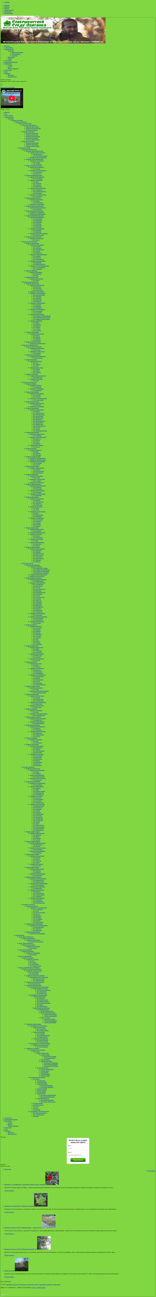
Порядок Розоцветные (33, 565)
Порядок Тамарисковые (33, 456)
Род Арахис (36, 642)
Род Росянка (37, 623)
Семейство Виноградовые (38, 731)
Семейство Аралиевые (37, 746)
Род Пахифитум (38, 607)
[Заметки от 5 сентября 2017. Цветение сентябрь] (41, 1206)
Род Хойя (36, 823)
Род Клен (36, 689)
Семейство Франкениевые (38, 460)
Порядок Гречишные (32, 332)
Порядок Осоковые (32, 138)
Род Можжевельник (43, 1009)
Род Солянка (37, 330)
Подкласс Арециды (28, 141)
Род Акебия (36, 256)
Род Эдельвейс (37, 919)
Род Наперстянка (38, 882)
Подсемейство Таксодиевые (38, 1025)
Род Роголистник (38, 235)
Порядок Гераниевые (32, 694)
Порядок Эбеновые (32, 474)
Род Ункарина (37, 896)
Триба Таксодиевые (39, 1027)
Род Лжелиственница (39, 1113)
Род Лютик (36, 251)
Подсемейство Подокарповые (39, 977)
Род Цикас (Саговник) (36, 941)
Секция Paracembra (46, 1061)
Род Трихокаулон (38, 830)
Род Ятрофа (36, 552)
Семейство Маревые (36, 321)
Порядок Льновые (31, 709)
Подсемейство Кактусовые (41, 319)
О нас (6, 72)
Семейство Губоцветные (37, 770)
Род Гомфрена (37, 308)
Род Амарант (37, 304)
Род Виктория (37, 219)
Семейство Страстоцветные (38, 398)
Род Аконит (37, 246)
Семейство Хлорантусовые (38, 194)
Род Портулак (37, 300)
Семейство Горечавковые (37, 783)
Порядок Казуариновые (33, 355)
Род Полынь (37, 917)
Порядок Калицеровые (33, 932)
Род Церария (37, 296)
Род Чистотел (37, 274)
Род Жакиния (37, 495)
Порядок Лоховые (31, 738)
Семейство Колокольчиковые (39, 925)
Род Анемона (37, 248)
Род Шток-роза (37, 505)
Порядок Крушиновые (33, 725)
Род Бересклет (37, 720)
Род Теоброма (37, 516)
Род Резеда (36, 447)
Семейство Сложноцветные (38, 907)
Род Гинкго (33, 948)
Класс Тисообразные (25, 956)
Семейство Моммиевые (37, 177)
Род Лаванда (37, 773)
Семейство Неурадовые (37, 576)
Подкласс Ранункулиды (29, 241)
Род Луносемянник (39, 267)
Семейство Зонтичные (37, 754)
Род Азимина (37, 164)
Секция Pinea (44, 1072)
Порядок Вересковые (32, 466)
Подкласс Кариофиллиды (30, 282)
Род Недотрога (37, 704)
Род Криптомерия (42, 1040)
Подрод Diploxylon (42, 1067)
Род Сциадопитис (42, 1046)
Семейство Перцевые (36, 199)
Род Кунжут (37, 891)
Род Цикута (36, 764)
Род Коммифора (38, 673)
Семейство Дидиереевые (37, 309)
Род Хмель (36, 545)
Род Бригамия (37, 930)
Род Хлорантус (38, 196)
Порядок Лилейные (32, 133)
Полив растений (9, 1270)
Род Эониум (37, 599)
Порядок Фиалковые (32, 392)
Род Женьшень (37, 747)
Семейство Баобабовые (37, 518)
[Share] (3, 1294)
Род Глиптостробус (43, 1030)
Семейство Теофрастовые (37, 494)
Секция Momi (41, 1093)
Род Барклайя (37, 225)
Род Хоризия (37, 521)
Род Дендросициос (39, 414)
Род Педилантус (38, 555)
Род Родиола (37, 608)
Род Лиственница (38, 1114)
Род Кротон (36, 561)
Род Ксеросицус (38, 422)
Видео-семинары (13, 68)
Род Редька (36, 440)
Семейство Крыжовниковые (38, 616)
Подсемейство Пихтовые (37, 1077)
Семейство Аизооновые (37, 291)
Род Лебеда (36, 327)
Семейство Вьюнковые (37, 869)
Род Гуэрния (37, 812)
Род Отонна (37, 920)
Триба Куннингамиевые (40, 1038)
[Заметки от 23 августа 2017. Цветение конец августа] (44, 1249)
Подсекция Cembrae (50, 1056)
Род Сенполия (37, 899)
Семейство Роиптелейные (38, 376)
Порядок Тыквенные (32, 408)
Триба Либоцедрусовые (40, 988)
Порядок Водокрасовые (33, 128)
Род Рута (36, 665)
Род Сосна (36, 1051)
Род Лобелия (37, 928)
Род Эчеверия (37, 602)
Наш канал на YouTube (8, 87)
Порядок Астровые (32, 906)
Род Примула (37, 487)
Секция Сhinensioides (50, 1021)
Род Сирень (36, 840)
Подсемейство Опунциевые (41, 317)
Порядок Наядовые (32, 130)
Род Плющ (36, 749)
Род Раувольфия (38, 799)
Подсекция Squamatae (47, 1100)
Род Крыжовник (38, 618)
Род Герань (36, 697)
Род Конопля (37, 544)
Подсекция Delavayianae (47, 1101)
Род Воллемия (34, 974)
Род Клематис (37, 253)
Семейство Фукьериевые (37, 461)
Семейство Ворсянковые (37, 851)
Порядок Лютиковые (32, 243)
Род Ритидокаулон (39, 827)
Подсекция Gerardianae (51, 1066)
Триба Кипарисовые (39, 996)
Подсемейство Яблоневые (41, 571)
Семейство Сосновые (32, 1048)
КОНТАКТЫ (41, 1287)
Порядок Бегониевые (32, 401)
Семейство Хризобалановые (38, 574)
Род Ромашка (37, 916)
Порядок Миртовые (32, 646)
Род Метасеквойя (42, 1037)
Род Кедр (36, 1116)
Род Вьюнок (37, 870)
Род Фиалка (37, 397)
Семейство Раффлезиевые (38, 214)
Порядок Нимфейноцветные (35, 215)
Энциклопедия (9, 10)
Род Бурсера (37, 670)
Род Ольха (36, 371)
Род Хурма (36, 477)
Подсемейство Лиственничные (39, 1111)
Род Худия (36, 822)
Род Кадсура (37, 173)
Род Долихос (37, 636)
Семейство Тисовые (32, 959)
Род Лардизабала (38, 259)
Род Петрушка (37, 759)
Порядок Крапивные (32, 528)
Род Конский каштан (39, 692)
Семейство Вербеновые (37, 775)
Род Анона (36, 162)
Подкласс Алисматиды (29, 125)
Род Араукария (34, 972)
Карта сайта (8, 70)
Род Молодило (37, 610)
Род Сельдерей (37, 755)
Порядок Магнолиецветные (34, 151)
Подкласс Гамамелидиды (30, 345)
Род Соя (35, 639)
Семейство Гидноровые (37, 212)
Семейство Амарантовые (37, 303)
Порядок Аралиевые (32, 744)
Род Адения (37, 395)
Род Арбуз (36, 411)
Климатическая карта (11, 62)
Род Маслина (37, 835)
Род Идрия (36, 464)
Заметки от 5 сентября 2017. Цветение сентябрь (19, 1206)
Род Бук (35, 363)
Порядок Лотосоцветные (33, 236)
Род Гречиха (37, 340)
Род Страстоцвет (38, 400)
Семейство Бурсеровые (37, 668)
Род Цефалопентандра (40, 430)
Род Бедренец (37, 757)
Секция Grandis (41, 1090)
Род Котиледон (38, 586)
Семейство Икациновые (37, 722)
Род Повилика (37, 875)
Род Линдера (37, 183)
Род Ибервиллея (38, 418)
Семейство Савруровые (37, 204)
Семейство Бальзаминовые (38, 702)
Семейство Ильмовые (36, 539)
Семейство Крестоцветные (38, 437)
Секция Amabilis (42, 1089)
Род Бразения (37, 232)
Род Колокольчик (38, 927)
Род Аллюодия (37, 311)
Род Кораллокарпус (39, 421)
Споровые (15, 55)
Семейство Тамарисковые (38, 458)
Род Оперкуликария (39, 684)
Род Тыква (36, 429)
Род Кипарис (41, 998)
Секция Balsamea (42, 1084)
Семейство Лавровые (36, 180)
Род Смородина (38, 620)
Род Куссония (37, 752)
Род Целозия (37, 306)
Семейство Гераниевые (37, 696)
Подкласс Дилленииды (29, 382)
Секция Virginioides (50, 1022)
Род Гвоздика (37, 288)
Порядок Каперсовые (32, 432)
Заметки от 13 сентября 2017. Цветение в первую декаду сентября (24, 1184)
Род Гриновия (37, 603)
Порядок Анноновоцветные (34, 159)
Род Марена (37, 788)
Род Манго (36, 678)
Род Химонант (37, 190)
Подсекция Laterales (46, 1085)
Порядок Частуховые (32, 127)
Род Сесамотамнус (39, 895)
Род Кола (36, 513)
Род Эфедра (33, 954)
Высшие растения (17, 120)
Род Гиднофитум (38, 794)
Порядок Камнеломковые (34, 578)
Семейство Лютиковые (37, 245)
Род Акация (37, 637)
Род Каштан (37, 364)
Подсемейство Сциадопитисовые (40, 1043)
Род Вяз (35, 540)
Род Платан (36, 350)
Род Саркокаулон (38, 700)
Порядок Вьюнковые (32, 867)
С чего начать (8, 47)
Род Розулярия (37, 594)
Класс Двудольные (24, 148)
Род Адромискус (38, 584)
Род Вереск (36, 469)
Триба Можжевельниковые (41, 1008)
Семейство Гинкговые (33, 946)
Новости (7, 7)
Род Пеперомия (38, 203)
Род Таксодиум (41, 1029)
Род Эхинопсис (38, 820)
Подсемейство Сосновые (37, 1050)
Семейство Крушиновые (37, 726)
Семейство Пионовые (36, 279)
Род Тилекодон (38, 612)
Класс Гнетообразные (25, 949)
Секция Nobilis (41, 1092)
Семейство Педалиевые (37, 890)
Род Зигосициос (38, 416)
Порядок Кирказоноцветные (35, 206)
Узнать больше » (9, 1190)
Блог (5, 114)
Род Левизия (37, 298)
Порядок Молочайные (33, 547)
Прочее (6, 8)
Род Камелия (37, 387)
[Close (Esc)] (1, 1294)
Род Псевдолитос (38, 825)
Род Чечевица (37, 634)
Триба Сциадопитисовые (41, 1045)
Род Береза (36, 369)
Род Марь (36, 322)
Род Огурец (36, 427)
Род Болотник (37, 780)
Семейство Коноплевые (37, 542)
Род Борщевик (37, 762)
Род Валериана (37, 849)
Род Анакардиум (38, 676)
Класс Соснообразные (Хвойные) (29, 967)
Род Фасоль (36, 633)
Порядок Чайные (31, 384)
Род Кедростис (37, 419)
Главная (6, 2)
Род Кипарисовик (42, 1000)
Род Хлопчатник (38, 502)
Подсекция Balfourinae (51, 1064)
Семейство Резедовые (36, 445)
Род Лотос (36, 240)
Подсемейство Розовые (40, 568)
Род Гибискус (37, 503)
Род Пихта (36, 1079)
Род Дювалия (37, 809)
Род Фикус (36, 536)
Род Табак (36, 862)
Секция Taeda (44, 1071)
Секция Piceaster (42, 1082)
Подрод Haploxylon (43, 1053)
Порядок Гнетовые (28, 951)
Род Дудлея (36, 587)
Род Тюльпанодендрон (40, 156)
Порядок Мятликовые (32, 139)
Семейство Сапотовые (37, 482)
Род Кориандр (37, 765)
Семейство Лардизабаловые (38, 254)
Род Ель (35, 1108)
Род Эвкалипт (37, 650)
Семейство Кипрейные (37, 654)
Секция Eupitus (45, 1076)
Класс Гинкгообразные (26, 943)
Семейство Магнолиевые (37, 152)
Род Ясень (36, 836)
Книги (10, 67)
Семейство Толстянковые (37, 582)
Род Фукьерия (37, 463)
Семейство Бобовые (36, 626)
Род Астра (36, 914)
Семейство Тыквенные (37, 409)
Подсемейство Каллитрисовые (39, 987)
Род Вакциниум (38, 473)
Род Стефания (37, 269)
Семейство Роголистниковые (39, 233)
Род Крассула (37, 600)
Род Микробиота (42, 1006)
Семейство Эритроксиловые (38, 713)
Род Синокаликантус (39, 191)
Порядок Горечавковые (33, 781)
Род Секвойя (41, 1034)
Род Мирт (36, 649)
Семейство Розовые (36, 566)
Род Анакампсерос (39, 295)
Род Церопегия (38, 807)
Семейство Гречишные (37, 333)
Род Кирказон (37, 209)
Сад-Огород (8, 60)
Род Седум (36, 595)
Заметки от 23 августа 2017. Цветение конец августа (20, 1249)
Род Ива (35, 452)
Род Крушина (37, 730)
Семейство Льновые (36, 710)
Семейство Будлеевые (36, 864)
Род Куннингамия (42, 1042)
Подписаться (78, 1160)
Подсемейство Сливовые (41, 573)
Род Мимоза (37, 631)
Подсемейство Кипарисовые (38, 995)
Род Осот (36, 911)
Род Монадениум (38, 553)
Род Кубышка (37, 222)
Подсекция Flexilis (49, 1058)
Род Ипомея (37, 872)
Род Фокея (36, 810)
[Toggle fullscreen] (5, 1294)
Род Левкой (36, 443)
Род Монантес (37, 605)
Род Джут (36, 510)
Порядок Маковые (31, 270)
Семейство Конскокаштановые (39, 691)
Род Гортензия (37, 615)
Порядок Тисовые (27, 958)
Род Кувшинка (37, 220)
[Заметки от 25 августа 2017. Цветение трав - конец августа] (49, 1227)
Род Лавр (36, 182)
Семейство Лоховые (36, 739)
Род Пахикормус (38, 679)
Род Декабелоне (38, 819)
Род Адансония (38, 519)
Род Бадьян (36, 169)
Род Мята (36, 772)
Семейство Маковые (36, 272)
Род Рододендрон (38, 471)
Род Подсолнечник (39, 912)
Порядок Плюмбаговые (33, 342)
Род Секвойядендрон (43, 1035)
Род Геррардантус (38, 413)
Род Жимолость (38, 844)
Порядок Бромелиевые (33, 136)
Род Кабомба (37, 230)
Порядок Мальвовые (32, 497)
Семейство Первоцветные (38, 485)
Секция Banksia (45, 1074)
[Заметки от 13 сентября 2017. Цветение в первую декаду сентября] (52, 1184)
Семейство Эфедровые (33, 953)
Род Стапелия (37, 815)
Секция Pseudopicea (43, 1098)
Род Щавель (37, 338)
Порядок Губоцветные (33, 768)
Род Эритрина (37, 644)
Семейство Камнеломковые (38, 579)
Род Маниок (37, 560)
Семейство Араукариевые (34, 970)
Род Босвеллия (37, 671)
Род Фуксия (37, 657)
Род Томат (36, 859)
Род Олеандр (37, 797)
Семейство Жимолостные (38, 843)
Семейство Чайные (35, 385)
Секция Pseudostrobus (47, 1069)
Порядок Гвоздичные (32, 283)
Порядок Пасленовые (32, 854)
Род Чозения (37, 455)
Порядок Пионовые (32, 277)
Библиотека (8, 11)
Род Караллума (38, 817)
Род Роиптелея (37, 377)
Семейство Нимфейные (37, 217)
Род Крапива (37, 531)
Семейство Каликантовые (38, 188)
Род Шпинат (37, 325)
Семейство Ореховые (36, 379)
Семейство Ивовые (36, 450)
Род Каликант (37, 193)
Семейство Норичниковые (38, 878)
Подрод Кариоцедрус (47, 1011)
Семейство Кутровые (36, 796)
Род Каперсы (37, 435)
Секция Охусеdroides (50, 1014)
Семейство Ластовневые (37, 804)
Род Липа (36, 508)
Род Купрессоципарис (43, 1003)
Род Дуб (35, 366)
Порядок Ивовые (31, 448)
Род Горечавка (37, 785)
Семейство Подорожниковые (39, 883)
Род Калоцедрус (42, 993)
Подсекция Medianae (46, 1087)
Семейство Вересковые (37, 468)
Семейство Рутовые (36, 663)
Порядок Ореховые (32, 374)
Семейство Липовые (36, 506)
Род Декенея (37, 258)
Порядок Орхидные (32, 135)
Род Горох (36, 641)
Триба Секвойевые (39, 1032)
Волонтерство (8, 13)
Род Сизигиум (37, 652)
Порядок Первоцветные (33, 484)
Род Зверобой (37, 390)
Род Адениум (37, 801)
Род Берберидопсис (39, 264)
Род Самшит (37, 353)
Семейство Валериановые (38, 848)
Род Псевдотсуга (38, 1105)
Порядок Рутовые (31, 662)
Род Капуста (37, 439)
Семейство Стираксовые (37, 479)
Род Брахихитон (38, 515)
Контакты (7, 73)
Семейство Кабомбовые (37, 228)
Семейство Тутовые (36, 534)
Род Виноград (37, 733)
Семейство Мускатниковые (38, 157)
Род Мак (35, 275)
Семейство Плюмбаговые (38, 343)
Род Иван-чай (37, 655)
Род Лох (35, 741)
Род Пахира (36, 526)
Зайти (37, 16)
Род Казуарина (37, 358)
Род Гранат (36, 660)
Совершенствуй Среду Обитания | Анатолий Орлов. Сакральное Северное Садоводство (33, 1284)
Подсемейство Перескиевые (42, 316)
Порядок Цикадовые (28, 938)
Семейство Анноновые (37, 160)
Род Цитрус (36, 667)
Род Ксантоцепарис (43, 1001)
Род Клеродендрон (39, 776)
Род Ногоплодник (38, 979)
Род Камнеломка (38, 581)
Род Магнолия (37, 154)
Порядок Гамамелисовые (33, 346)
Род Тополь (36, 453)
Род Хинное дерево (39, 791)
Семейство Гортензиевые (37, 613)
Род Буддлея (37, 865)
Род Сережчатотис (35, 966)
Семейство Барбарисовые (37, 261)
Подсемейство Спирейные (41, 570)
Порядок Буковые (31, 359)
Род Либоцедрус (42, 992)
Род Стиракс (37, 481)
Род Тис (32, 961)
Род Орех (36, 380)
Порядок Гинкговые (28, 945)
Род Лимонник (37, 172)
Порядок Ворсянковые (33, 841)
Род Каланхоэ (37, 591)
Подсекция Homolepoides (48, 1095)
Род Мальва (36, 500)
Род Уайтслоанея (38, 828)
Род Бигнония (37, 888)
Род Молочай (37, 550)
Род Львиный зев (38, 880)
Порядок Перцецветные (33, 198)
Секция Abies (41, 1080)
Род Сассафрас (37, 178)
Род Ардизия (37, 492)
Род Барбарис (37, 262)
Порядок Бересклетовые (33, 717)
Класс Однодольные (25, 123)
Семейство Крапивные (37, 529)
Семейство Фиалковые (37, 393)
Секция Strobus (45, 1059)
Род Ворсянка (37, 852)
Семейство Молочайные (37, 549)
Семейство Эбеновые (36, 476)
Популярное (151, 1171)
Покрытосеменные (17, 52)
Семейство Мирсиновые (37, 490)
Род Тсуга (36, 1106)
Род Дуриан (37, 523)
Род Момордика (38, 424)
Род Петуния (37, 861)
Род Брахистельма (38, 806)
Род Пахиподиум (38, 802)
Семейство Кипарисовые (34, 985)
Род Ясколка (37, 287)
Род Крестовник (38, 922)
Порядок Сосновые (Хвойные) (31, 969)
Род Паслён (36, 857)
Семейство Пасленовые (37, 856)
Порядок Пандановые (32, 146)
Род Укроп (36, 760)
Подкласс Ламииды (28, 767)
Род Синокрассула (39, 597)
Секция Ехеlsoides (49, 1019)
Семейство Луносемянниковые (39, 266)
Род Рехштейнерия (39, 903)
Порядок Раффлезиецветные (35, 211)
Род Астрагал (37, 628)
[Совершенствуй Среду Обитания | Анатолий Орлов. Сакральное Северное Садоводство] (53, 43)
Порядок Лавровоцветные (34, 175)
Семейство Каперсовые (37, 434)
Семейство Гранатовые (37, 658)
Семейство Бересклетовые (38, 718)
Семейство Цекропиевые (37, 532)
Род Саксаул (37, 324)
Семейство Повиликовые (37, 873)
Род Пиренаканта (38, 723)
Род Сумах (36, 681)
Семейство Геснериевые (37, 898)
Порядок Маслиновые (33, 831)
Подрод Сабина (45, 1017)
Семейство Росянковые (37, 621)
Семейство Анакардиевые (38, 675)
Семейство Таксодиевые (33, 1024)
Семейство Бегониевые (37, 403)
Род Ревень (36, 337)
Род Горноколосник (39, 592)
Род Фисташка (37, 683)
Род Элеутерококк (38, 751)
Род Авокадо (37, 185)
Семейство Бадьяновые (37, 167)
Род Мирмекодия (38, 793)
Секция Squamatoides (50, 1016)
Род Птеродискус (38, 893)
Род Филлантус (38, 557)
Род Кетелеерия (38, 1103)
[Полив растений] (21, 1270)
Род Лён (35, 712)
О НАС (34, 1287)
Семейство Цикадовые (33, 940)
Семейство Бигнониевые (37, 886)
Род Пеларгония (38, 699)
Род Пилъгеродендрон (44, 990)
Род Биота (40, 1004)
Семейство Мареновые (37, 786)
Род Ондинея (37, 227)
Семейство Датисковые (37, 406)
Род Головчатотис (35, 983)
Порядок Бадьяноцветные (34, 165)
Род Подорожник (38, 885)
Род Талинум (37, 301)
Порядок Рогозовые (32, 144)
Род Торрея (33, 962)
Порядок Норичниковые (33, 877)
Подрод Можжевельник (47, 1013)
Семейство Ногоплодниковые (35, 975)
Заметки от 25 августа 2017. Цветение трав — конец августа (23, 1227)
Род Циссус (36, 736)
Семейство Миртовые (36, 647)
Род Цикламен (37, 489)
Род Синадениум (38, 558)
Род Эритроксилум (39, 715)
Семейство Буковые (36, 361)
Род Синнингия (38, 901)
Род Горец (36, 335)
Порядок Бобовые (31, 625)
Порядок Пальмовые (32, 143)
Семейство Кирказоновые (38, 207)
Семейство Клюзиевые (37, 388)
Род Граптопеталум (39, 589)
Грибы (10, 59)
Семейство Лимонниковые (38, 170)
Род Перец (36, 201)
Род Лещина (37, 372)
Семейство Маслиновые (37, 833)
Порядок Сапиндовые (33, 686)
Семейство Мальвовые (37, 498)
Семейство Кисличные (37, 705)
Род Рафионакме (38, 814)
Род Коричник (37, 186)
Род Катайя (36, 1110)
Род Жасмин (37, 838)
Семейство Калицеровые (37, 933)
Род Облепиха (37, 743)
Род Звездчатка (38, 290)
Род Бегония (37, 405)
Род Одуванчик (38, 909)
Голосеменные (16, 54)
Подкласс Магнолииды (29, 149)
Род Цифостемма (38, 734)
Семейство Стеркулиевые (38, 511)
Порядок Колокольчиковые (34, 924)
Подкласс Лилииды (28, 131)
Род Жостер (36, 728)
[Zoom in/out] (7, 1294)
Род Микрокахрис (38, 980)
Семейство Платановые (37, 348)
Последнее (7, 1169)
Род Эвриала (37, 224)
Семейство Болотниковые (38, 778)
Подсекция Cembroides (51, 1063)
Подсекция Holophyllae (47, 1097)
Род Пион (36, 280)
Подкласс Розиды (27, 563)
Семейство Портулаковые (38, 293)
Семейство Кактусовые (37, 314)
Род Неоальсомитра (39, 426)
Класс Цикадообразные (26, 937)
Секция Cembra (45, 1055)
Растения (11, 51)
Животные (11, 57)
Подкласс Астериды (28, 904)
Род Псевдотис (34, 964)
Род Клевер (36, 629)
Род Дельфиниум (38, 249)
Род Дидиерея (37, 312)
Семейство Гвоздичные (37, 285)
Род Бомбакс (37, 524)
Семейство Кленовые (36, 688)
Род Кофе (36, 789)
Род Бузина (36, 846)
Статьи (10, 65)
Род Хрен (36, 442)
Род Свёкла (36, 329)
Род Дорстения (37, 537)
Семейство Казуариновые (38, 356)
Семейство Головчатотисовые (35, 982)
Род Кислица (37, 707)
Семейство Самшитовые (37, 351)
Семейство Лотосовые (36, 238)
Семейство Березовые (36, 367)
